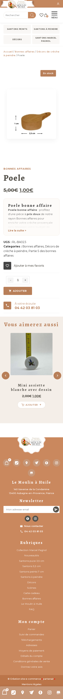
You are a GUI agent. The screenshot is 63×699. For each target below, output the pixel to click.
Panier (31, 629)
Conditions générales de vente (31, 661)
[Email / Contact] (31, 692)
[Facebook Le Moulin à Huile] (28, 519)
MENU (54, 17)
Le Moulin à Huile (31, 603)
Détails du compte (31, 655)
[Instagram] (49, 692)
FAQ (31, 609)
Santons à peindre (46, 29)
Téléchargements (31, 639)
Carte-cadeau (31, 593)
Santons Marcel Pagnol (46, 39)
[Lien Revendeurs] (58, 692)
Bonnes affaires (25, 51)
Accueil (8, 51)
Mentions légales (31, 684)
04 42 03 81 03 (33, 531)
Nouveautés (31, 555)
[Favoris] (41, 15)
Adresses (31, 645)
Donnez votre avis (31, 666)
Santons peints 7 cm (31, 571)
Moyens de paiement (31, 650)
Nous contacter (33, 526)
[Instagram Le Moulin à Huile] (35, 519)
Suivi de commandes (31, 634)
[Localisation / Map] (22, 692)
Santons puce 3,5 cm (31, 560)
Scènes (31, 587)
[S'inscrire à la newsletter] (56, 509)
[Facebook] (40, 692)
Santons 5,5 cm (31, 566)
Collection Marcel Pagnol (32, 550)
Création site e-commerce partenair (32, 679)
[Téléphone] (16, 463)
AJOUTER (20, 290)
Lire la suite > (17, 230)
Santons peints (17, 29)
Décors (17, 39)
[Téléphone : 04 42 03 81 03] (13, 692)
